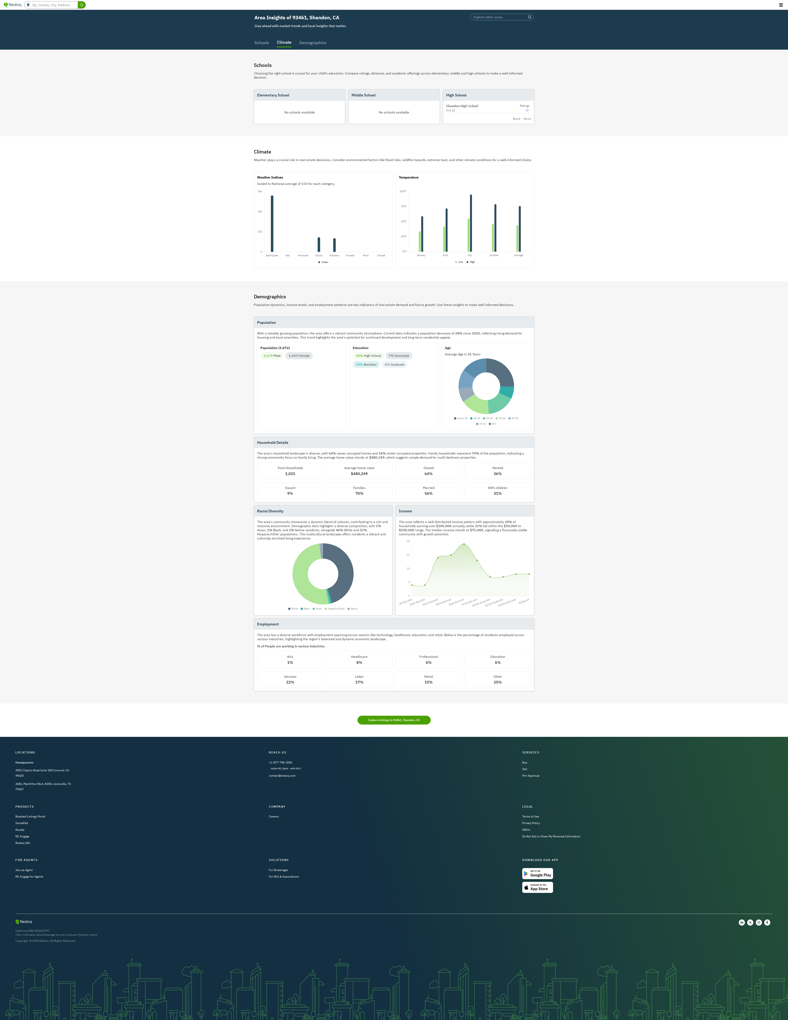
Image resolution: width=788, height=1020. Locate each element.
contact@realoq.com (282, 775)
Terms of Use (530, 816)
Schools (261, 42)
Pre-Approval (530, 775)
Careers (274, 816)
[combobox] (55, 5)
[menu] (781, 5)
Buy (524, 762)
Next (527, 119)
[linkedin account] (742, 922)
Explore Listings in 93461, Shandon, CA (394, 720)
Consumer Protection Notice (81, 934)
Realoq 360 (22, 843)
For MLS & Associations (284, 876)
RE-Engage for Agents (29, 876)
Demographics (312, 42)
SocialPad (21, 823)
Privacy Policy (531, 823)
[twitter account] (750, 922)
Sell (524, 769)
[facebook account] (767, 922)
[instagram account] (759, 922)
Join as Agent (24, 870)
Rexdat (19, 830)
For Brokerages (278, 870)
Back (516, 119)
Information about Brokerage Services (44, 934)
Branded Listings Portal (30, 816)
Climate (284, 42)
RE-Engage (22, 836)
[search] (82, 4)
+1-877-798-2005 (280, 762)
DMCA (526, 830)
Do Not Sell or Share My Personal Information (551, 836)
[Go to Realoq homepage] (12, 5)
